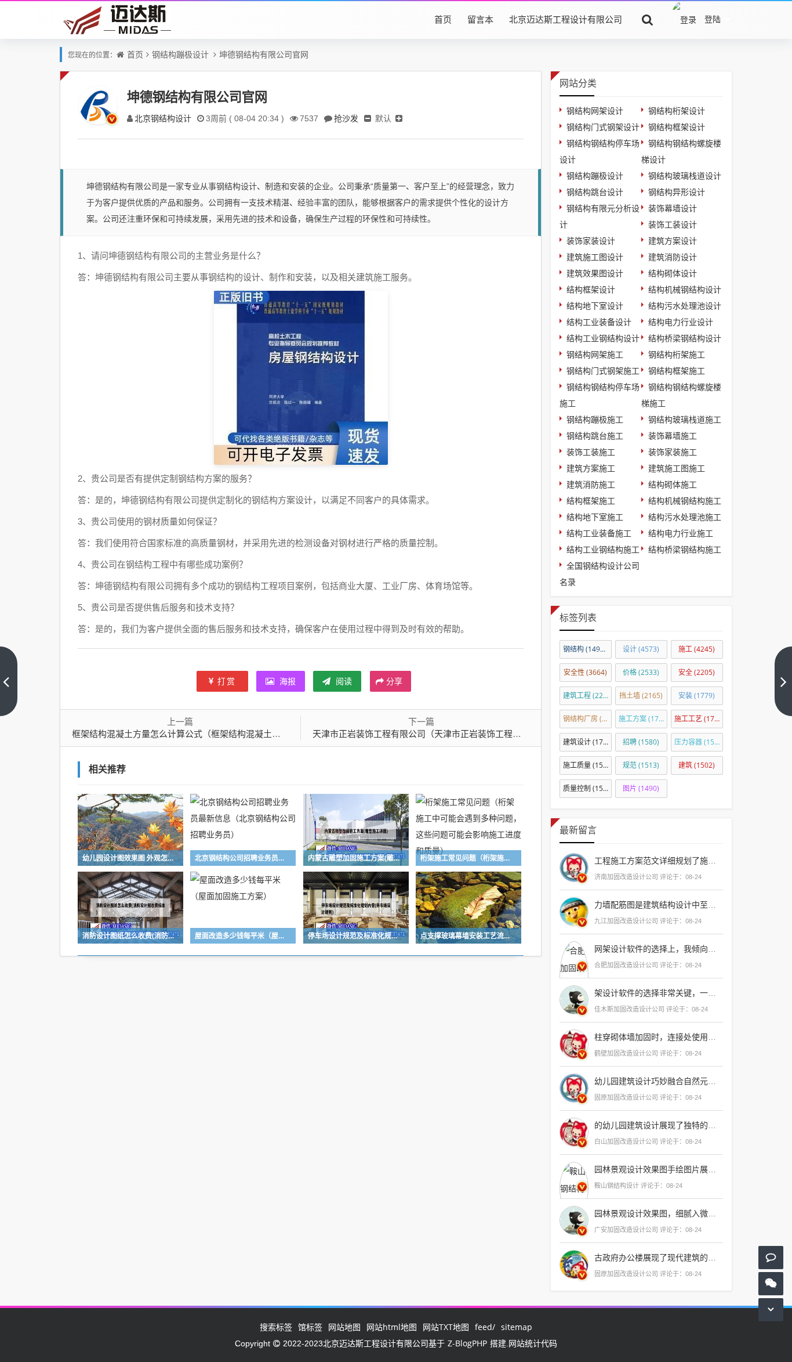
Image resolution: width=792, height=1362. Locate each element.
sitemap (516, 1326)
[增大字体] (398, 118)
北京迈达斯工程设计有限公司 (565, 19)
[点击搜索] (647, 19)
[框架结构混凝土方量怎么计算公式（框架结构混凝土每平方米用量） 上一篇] (8, 681)
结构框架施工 (590, 500)
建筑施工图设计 (594, 256)
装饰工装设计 (672, 224)
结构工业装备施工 (598, 533)
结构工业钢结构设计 (603, 338)
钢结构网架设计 (594, 110)
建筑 (696, 765)
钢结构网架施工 (594, 354)
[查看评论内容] (574, 866)
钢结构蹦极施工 (594, 419)
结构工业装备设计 (598, 321)
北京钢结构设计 (163, 118)
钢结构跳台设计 (594, 191)
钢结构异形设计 (676, 191)
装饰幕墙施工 (672, 435)
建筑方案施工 (590, 468)
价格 (641, 672)
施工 (696, 649)
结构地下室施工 (594, 516)
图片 (641, 788)
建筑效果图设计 (594, 273)
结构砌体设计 (672, 273)
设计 (641, 649)
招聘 (641, 742)
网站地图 (344, 1326)
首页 (443, 19)
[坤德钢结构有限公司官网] (301, 376)
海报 (286, 681)
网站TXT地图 (446, 1326)
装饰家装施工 (672, 451)
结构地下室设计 (594, 305)
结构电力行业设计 (680, 321)
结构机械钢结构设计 (684, 289)
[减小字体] (367, 118)
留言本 (480, 19)
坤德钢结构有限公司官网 (263, 54)
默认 (383, 118)
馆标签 (310, 1326)
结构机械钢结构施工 (684, 500)
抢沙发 (346, 118)
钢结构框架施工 (676, 370)
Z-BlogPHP (467, 1343)
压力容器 (698, 742)
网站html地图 (391, 1326)
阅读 (342, 681)
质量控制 (587, 788)
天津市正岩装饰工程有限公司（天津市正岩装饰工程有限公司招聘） (443, 733)
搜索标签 (276, 1326)
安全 (696, 672)
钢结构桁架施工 (676, 354)
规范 (641, 765)
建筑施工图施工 (676, 468)
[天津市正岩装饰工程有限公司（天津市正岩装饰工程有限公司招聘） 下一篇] (783, 681)
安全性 (585, 672)
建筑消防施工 (590, 484)
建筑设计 (587, 742)
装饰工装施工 (590, 451)
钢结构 (587, 649)
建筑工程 (587, 695)
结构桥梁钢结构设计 (684, 338)
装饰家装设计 (590, 240)
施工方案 (643, 719)
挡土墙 (641, 695)
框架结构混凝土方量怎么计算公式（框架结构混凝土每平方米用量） (202, 733)
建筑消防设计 (672, 256)
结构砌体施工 (672, 484)
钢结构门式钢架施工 (603, 370)
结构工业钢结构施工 (603, 549)
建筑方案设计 (672, 240)
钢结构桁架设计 (676, 110)
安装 (696, 695)
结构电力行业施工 (680, 533)
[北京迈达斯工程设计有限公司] (115, 18)
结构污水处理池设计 (684, 305)
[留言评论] (771, 1257)
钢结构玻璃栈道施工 (684, 419)
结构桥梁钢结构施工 (684, 549)
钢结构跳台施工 (594, 435)
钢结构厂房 (587, 719)
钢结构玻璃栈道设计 (684, 175)
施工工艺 (698, 719)
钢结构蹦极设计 (180, 54)
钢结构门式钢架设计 (603, 126)
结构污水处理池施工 (684, 516)
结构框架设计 (590, 289)
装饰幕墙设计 (672, 208)
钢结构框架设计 (676, 126)
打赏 (226, 681)
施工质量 (587, 765)
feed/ (485, 1326)
